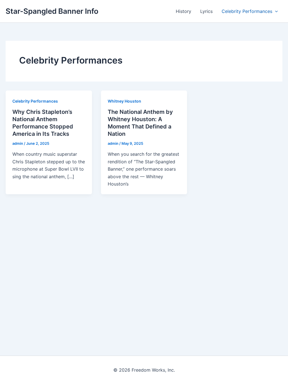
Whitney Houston (124, 101)
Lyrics (206, 11)
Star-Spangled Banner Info (52, 11)
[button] (275, 11)
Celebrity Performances (247, 11)
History (183, 11)
